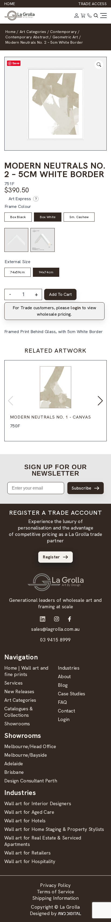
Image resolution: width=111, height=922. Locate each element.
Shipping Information (55, 898)
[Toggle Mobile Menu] (103, 15)
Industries (68, 668)
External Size (17, 261)
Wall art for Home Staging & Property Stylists (54, 829)
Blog (63, 685)
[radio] (18, 217)
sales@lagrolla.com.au (55, 629)
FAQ (62, 702)
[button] (100, 401)
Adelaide (13, 763)
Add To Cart (60, 294)
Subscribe (81, 488)
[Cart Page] (83, 15)
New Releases (19, 691)
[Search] (96, 15)
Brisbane (14, 772)
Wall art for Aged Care (29, 812)
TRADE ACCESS (92, 3)
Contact (66, 711)
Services (13, 683)
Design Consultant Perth (30, 781)
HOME (9, 3)
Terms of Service (55, 892)
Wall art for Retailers (27, 853)
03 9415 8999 (55, 640)
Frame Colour (18, 206)
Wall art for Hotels (25, 821)
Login (64, 719)
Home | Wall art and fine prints (26, 671)
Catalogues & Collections (18, 712)
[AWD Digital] (69, 913)
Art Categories (20, 700)
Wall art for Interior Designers (37, 803)
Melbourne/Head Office (30, 746)
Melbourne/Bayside (25, 755)
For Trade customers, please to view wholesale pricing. (54, 311)
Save (15, 63)
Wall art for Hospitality (29, 861)
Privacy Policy (55, 885)
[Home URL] (55, 582)
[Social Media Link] (42, 619)
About (64, 676)
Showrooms (17, 724)
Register (51, 557)
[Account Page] (76, 15)
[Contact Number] (89, 15)
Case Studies (71, 693)
